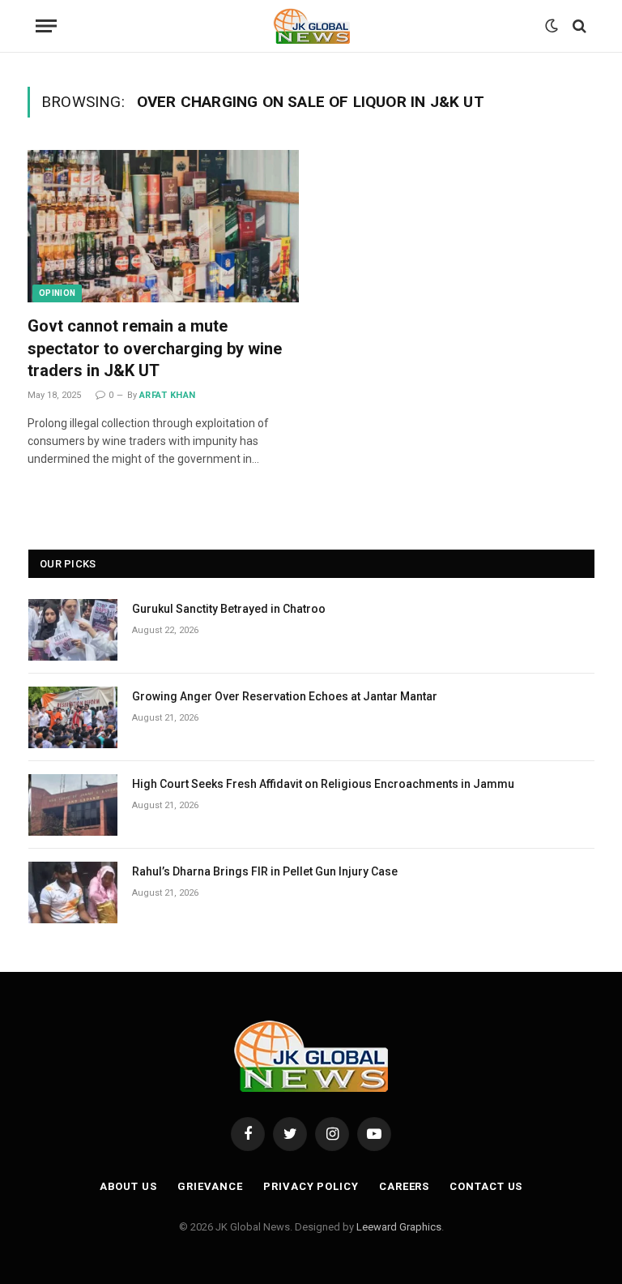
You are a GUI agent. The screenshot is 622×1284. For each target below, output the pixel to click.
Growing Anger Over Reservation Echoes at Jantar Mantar (284, 696)
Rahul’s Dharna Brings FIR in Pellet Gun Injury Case (265, 871)
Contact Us (485, 1186)
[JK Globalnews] (311, 26)
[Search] (577, 26)
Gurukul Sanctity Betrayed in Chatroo (229, 608)
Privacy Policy (311, 1186)
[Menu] (46, 26)
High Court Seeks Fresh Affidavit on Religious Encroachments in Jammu (323, 783)
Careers (404, 1186)
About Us (128, 1186)
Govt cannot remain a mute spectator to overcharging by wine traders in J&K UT (155, 347)
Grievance (210, 1186)
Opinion (57, 293)
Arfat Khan (167, 395)
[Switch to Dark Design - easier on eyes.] (551, 26)
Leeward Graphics (398, 1227)
